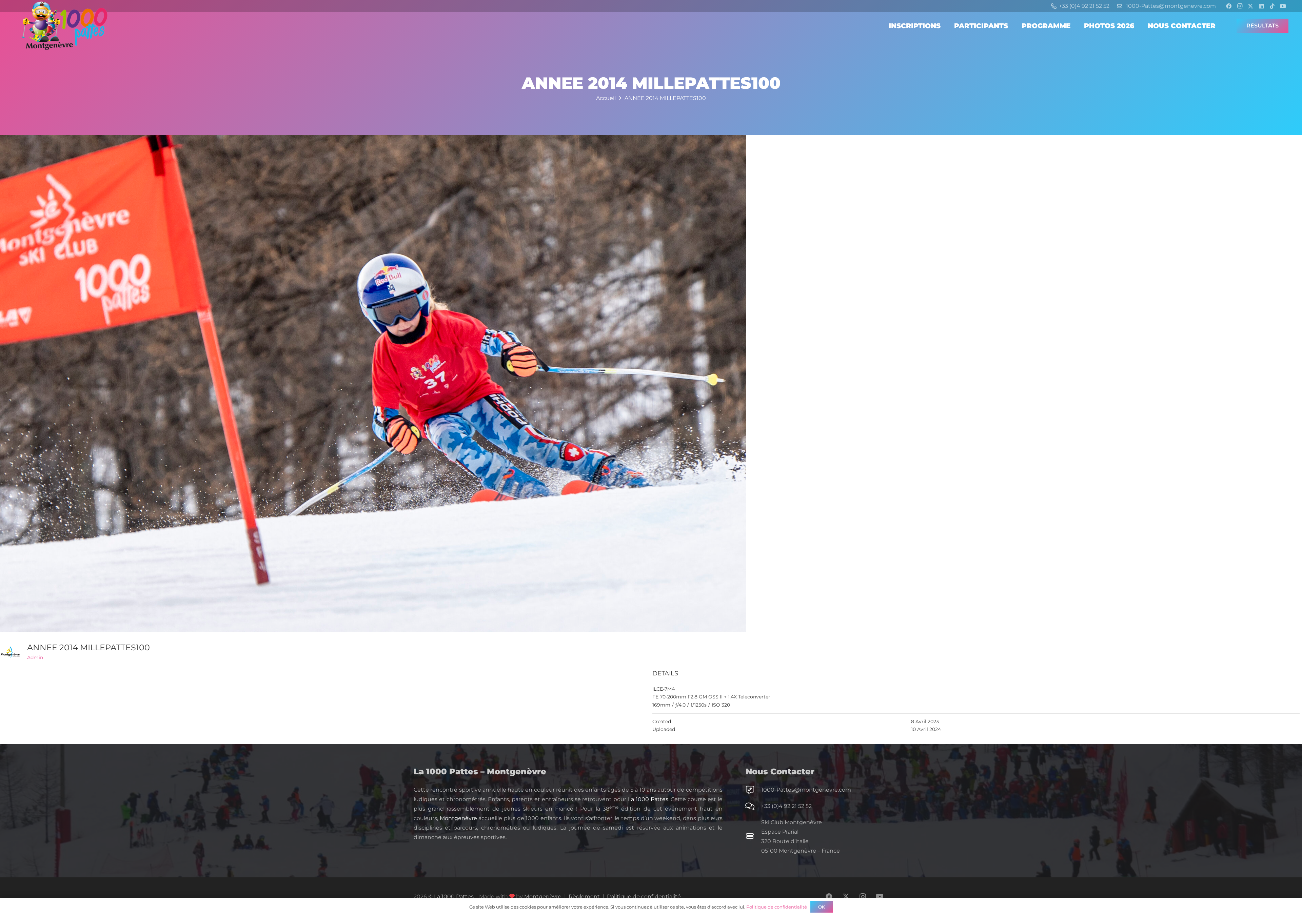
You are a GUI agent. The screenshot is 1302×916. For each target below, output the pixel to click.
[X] (1250, 6)
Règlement (584, 896)
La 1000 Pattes (648, 799)
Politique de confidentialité (644, 896)
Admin (35, 657)
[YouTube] (1283, 6)
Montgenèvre (458, 818)
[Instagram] (1239, 6)
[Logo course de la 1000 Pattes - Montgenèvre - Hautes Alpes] (64, 25)
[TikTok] (1272, 6)
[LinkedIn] (1261, 6)
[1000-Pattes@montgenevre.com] (753, 790)
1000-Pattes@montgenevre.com (806, 790)
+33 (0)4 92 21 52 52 (786, 806)
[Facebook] (1228, 6)
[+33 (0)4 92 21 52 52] (753, 806)
